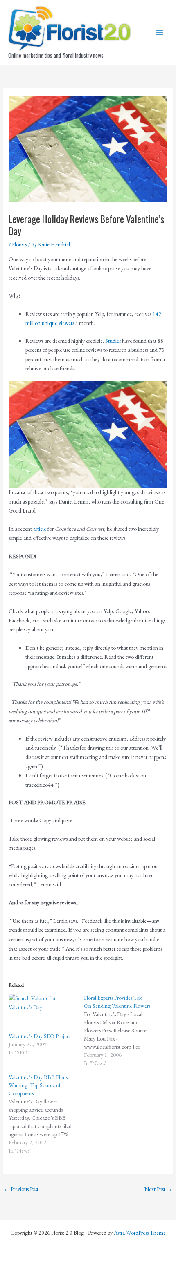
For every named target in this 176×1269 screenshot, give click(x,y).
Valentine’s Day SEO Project (40, 1036)
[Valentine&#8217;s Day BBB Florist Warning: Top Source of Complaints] (46, 1114)
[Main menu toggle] (159, 32)
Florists (19, 244)
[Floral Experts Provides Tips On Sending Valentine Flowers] (121, 1030)
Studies (113, 341)
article (39, 529)
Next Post (158, 1189)
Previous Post (21, 1189)
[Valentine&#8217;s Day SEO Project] (42, 1013)
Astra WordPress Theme (140, 1232)
